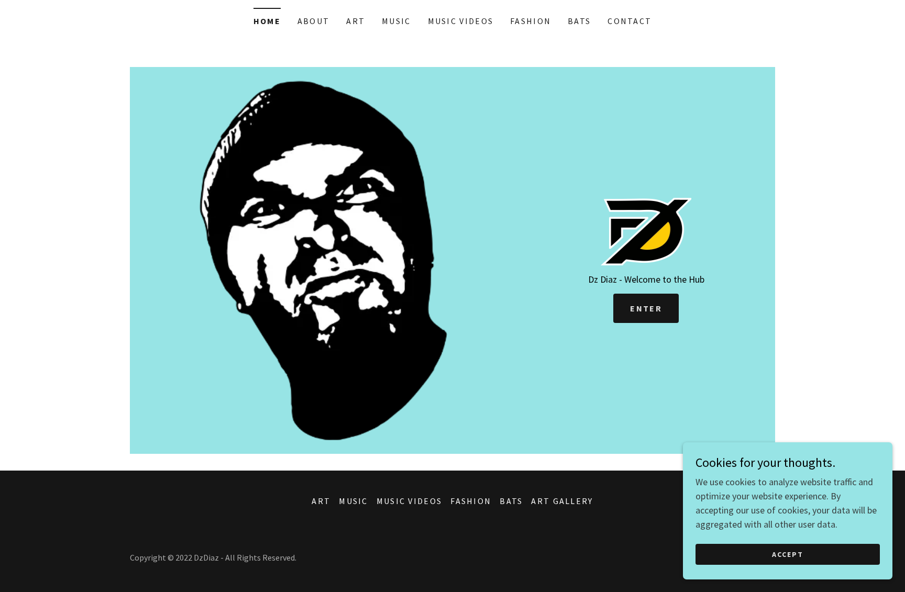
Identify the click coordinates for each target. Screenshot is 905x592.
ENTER (645, 308)
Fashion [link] (530, 21)
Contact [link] (630, 21)
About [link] (313, 21)
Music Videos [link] (460, 21)
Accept (787, 554)
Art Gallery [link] (562, 501)
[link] (646, 231)
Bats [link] (579, 21)
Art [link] (355, 21)
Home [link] (267, 21)
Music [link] (396, 21)
